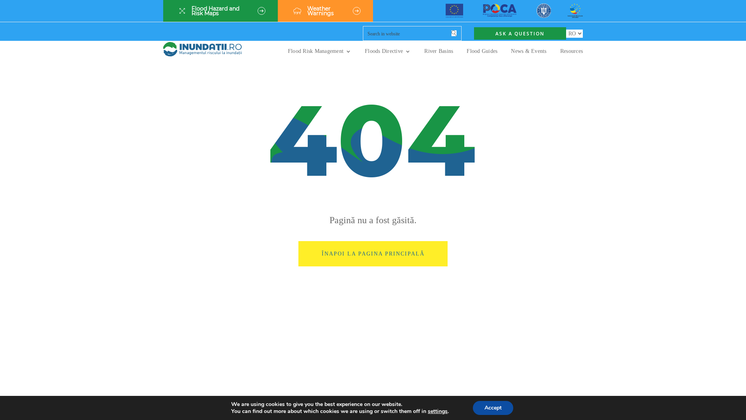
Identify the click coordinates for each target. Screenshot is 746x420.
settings (438, 411)
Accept (493, 407)
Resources (571, 51)
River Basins (438, 51)
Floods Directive (384, 51)
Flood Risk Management (315, 51)
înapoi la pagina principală (373, 253)
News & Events (528, 51)
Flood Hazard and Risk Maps (215, 11)
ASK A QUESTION (519, 33)
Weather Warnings (320, 11)
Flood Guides (482, 51)
